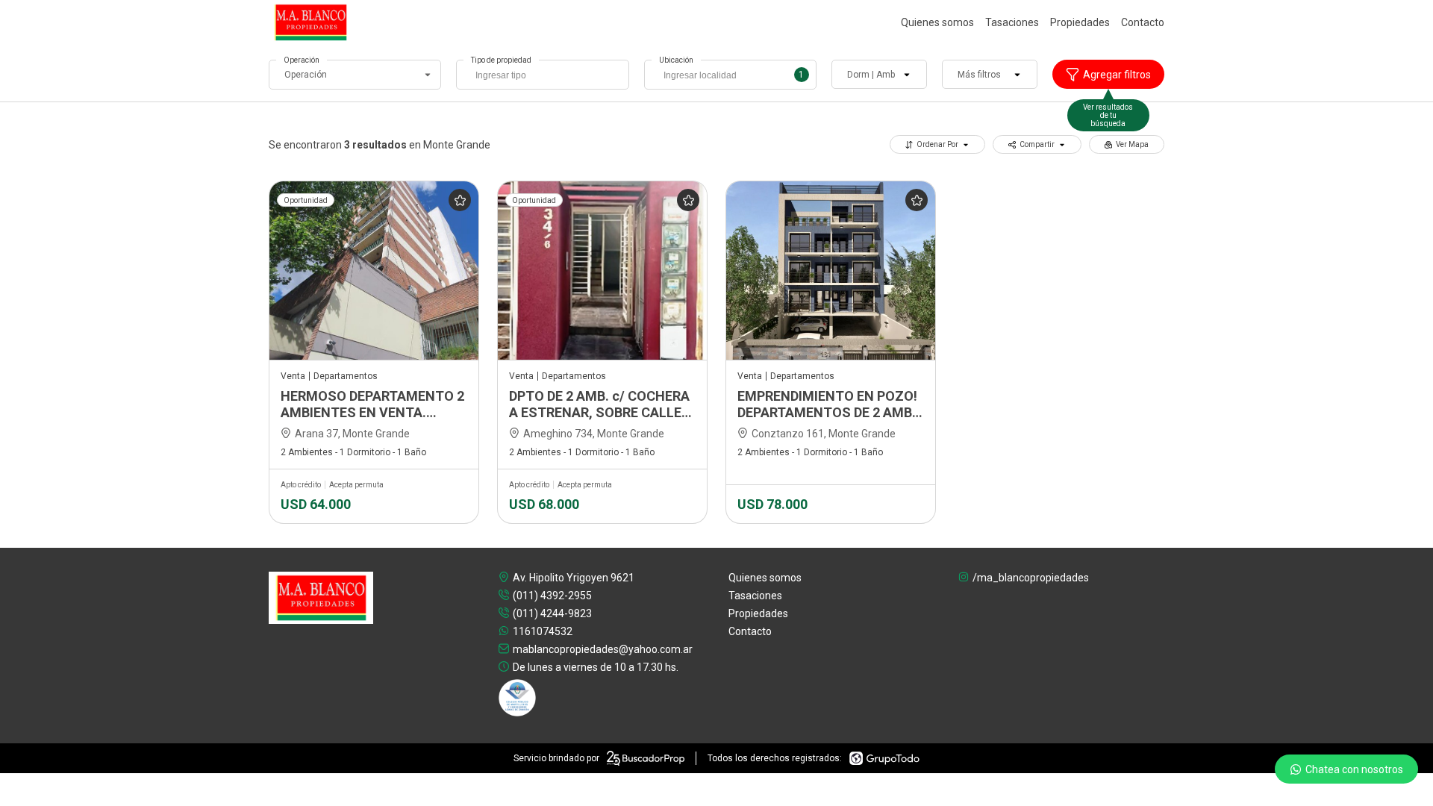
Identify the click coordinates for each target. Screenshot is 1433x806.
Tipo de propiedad (501, 60)
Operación (301, 60)
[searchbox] (545, 77)
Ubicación (676, 60)
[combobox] (542, 75)
